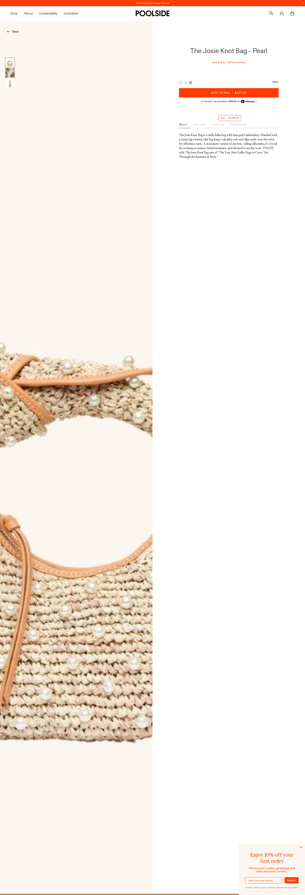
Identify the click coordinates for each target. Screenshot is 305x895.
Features (218, 124)
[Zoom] (76, 457)
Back (15, 31)
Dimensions (238, 124)
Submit (291, 880)
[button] (15, 13)
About (183, 124)
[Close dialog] (301, 847)
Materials (199, 124)
